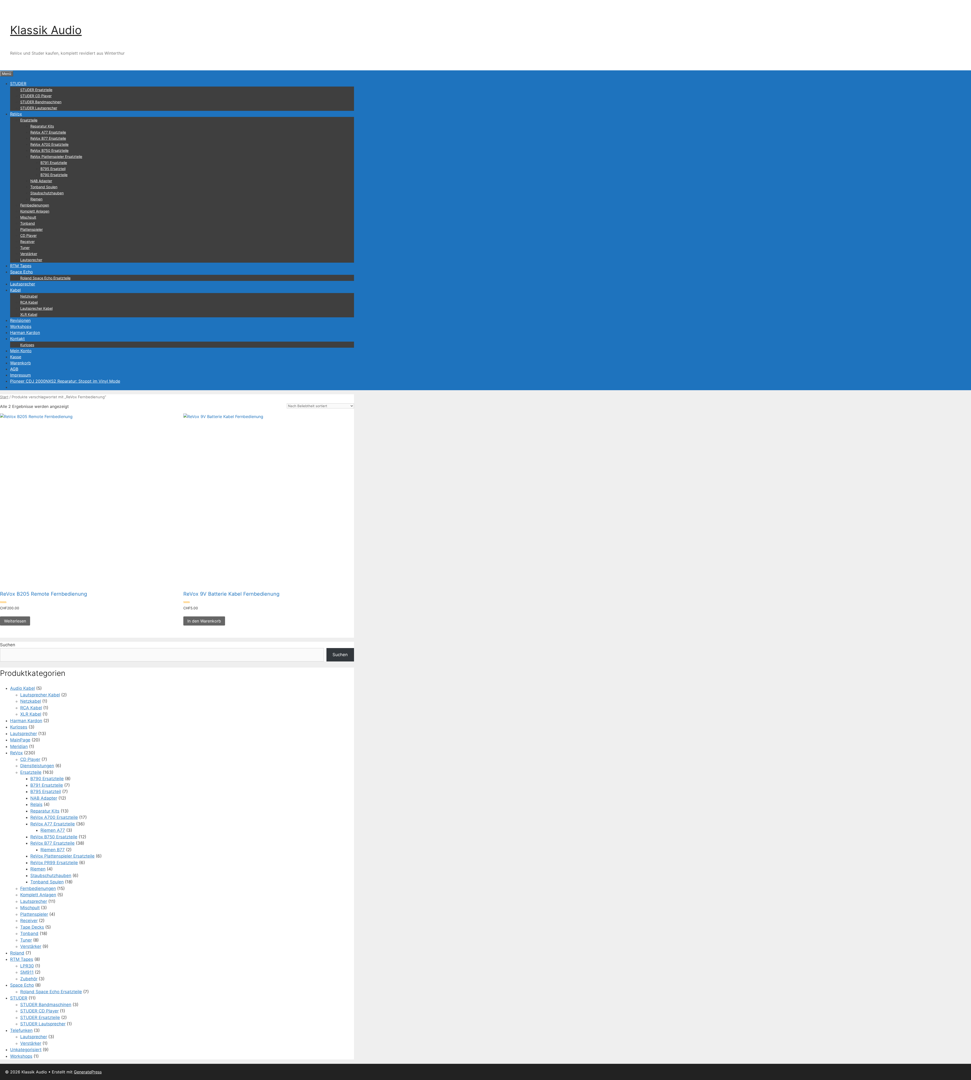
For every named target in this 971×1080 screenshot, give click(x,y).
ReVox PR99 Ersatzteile (54, 862)
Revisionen (20, 320)
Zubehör (28, 978)
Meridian (19, 746)
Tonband (27, 223)
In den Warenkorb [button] (204, 621)
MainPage (20, 739)
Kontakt (17, 338)
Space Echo (21, 271)
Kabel (15, 290)
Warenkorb (20, 362)
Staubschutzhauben (47, 193)
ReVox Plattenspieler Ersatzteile (56, 156)
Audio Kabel (22, 688)
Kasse (15, 356)
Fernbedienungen (34, 205)
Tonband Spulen (43, 187)
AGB (14, 368)
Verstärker (28, 254)
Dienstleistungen (37, 765)
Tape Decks (32, 927)
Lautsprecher (31, 260)
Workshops (20, 326)
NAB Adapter (41, 181)
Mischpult (28, 217)
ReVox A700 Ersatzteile (49, 144)
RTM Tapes (20, 265)
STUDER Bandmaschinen (40, 102)
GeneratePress (88, 1071)
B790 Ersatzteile (54, 175)
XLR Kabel (28, 314)
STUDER (18, 83)
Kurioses (27, 345)
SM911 (27, 972)
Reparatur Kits (42, 126)
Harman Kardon (25, 332)
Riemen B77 (52, 849)
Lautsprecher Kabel (36, 308)
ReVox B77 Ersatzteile (48, 138)
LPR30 (27, 965)
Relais (36, 804)
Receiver (27, 241)
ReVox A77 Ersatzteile (48, 132)
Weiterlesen (15, 621)
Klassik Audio (46, 30)
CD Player (28, 235)
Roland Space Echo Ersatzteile (45, 278)
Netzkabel (28, 296)
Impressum (20, 375)
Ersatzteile (28, 120)
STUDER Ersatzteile (36, 90)
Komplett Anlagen (34, 211)
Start (4, 397)
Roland (17, 953)
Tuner (25, 247)
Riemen (36, 199)
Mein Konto (21, 350)
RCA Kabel (29, 302)
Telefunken (21, 1030)
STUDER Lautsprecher (38, 108)
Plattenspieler (31, 229)
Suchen (7, 644)
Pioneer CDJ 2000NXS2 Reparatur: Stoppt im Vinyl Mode (65, 381)
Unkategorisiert (25, 1049)
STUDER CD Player (36, 96)
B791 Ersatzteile (53, 162)
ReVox (16, 113)
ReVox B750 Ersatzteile (49, 150)
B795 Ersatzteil (52, 169)
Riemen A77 (52, 830)
